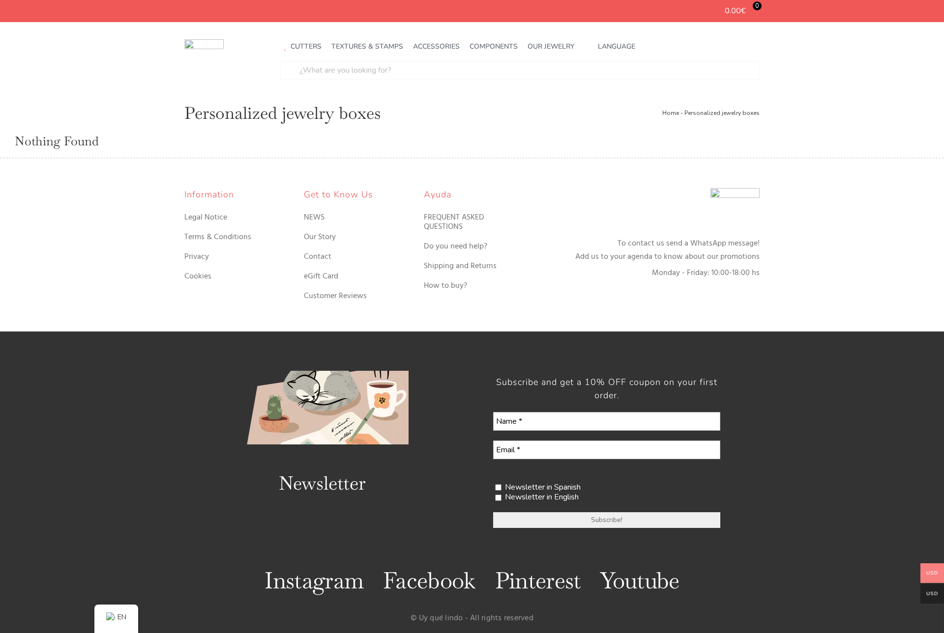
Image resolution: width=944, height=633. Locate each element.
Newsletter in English (541, 497)
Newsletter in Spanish (542, 487)
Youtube (639, 580)
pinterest (538, 580)
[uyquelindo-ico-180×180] (204, 43)
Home (670, 113)
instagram (314, 580)
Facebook (429, 580)
